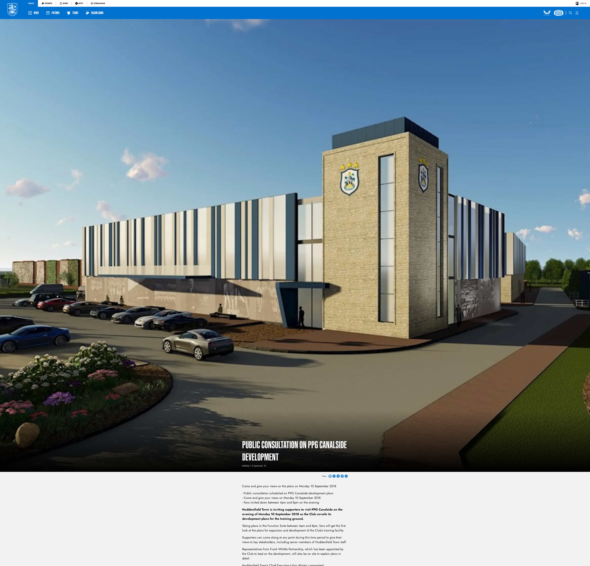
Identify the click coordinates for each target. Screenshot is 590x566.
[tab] (31, 3)
